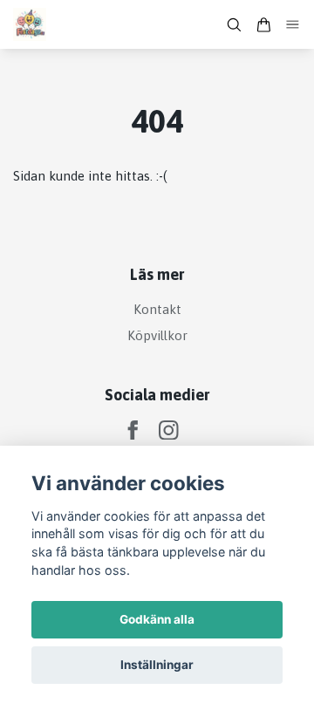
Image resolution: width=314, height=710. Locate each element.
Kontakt (157, 309)
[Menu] (293, 25)
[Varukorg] (263, 25)
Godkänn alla (157, 619)
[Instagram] (169, 430)
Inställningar (157, 665)
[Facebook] (133, 430)
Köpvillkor (157, 335)
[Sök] (234, 25)
